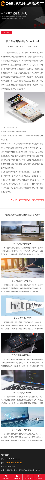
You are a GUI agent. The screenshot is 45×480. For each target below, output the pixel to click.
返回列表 (6, 32)
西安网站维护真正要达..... (22, 392)
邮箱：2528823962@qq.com (10, 459)
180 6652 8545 (14, 462)
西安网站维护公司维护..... (22, 281)
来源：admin (32, 46)
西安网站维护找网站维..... (22, 430)
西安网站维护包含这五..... (22, 244)
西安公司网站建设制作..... (22, 355)
